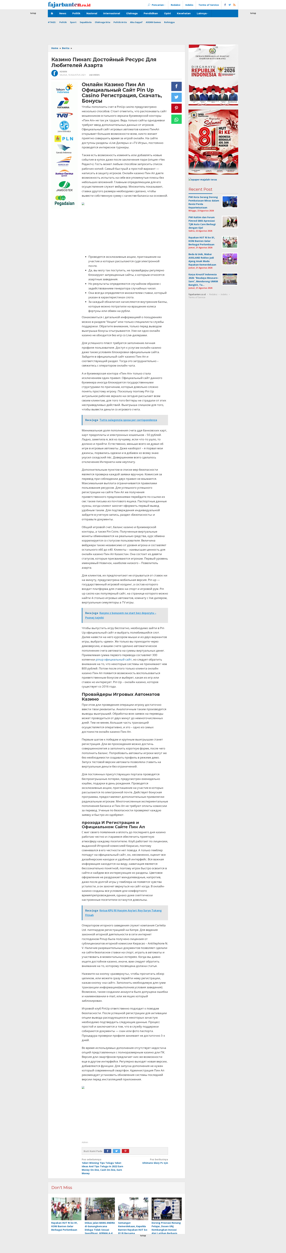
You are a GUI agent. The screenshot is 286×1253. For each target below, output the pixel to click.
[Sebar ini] (176, 86)
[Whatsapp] (176, 119)
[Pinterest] (126, 1151)
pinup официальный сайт (114, 659)
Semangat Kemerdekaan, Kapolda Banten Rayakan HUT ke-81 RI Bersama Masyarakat (133, 1229)
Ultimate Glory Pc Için (155, 1161)
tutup (33, 13)
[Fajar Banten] (69, 4)
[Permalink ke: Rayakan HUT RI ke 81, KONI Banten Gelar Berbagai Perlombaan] (66, 1209)
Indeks (224, 294)
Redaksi (213, 294)
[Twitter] (117, 1151)
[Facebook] (108, 1151)
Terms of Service (197, 297)
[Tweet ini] (176, 97)
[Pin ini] (176, 108)
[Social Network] (229, 5)
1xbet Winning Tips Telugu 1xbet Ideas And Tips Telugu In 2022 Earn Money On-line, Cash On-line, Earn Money (102, 1166)
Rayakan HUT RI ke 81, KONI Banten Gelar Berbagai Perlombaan (64, 1226)
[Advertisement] (33, 64)
